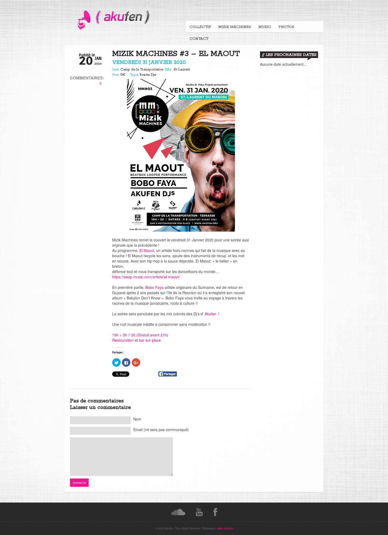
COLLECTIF (200, 27)
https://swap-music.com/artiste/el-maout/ (146, 276)
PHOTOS (286, 27)
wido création (225, 528)
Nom (137, 419)
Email (161, 429)
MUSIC (264, 27)
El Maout (146, 250)
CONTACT (199, 39)
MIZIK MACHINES (234, 27)
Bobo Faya (154, 287)
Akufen (210, 313)
